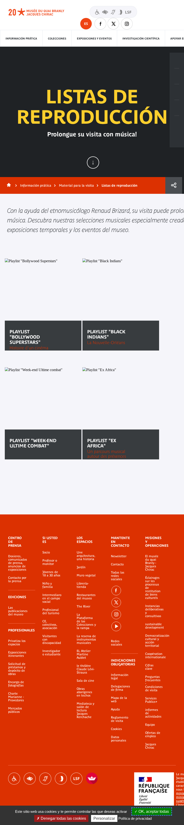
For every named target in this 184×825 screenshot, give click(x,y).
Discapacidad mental (61, 779)
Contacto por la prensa (17, 579)
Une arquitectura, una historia (86, 556)
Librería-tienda (83, 585)
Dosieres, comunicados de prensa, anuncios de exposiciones (17, 563)
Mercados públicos (15, 710)
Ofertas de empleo (152, 734)
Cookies (116, 729)
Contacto (117, 564)
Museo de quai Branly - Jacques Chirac (42, 12)
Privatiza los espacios (17, 642)
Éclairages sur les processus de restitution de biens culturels (153, 588)
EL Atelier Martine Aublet (84, 654)
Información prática (21, 38)
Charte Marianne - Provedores (16, 697)
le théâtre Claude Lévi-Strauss (85, 669)
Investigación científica (141, 38)
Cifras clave (149, 667)
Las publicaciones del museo (18, 611)
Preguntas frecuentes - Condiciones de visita (153, 683)
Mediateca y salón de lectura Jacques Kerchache (85, 710)
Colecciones (57, 38)
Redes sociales (116, 643)
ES (86, 24)
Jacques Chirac (150, 746)
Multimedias (177, 108)
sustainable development (153, 626)
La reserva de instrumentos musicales (86, 640)
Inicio (7, 185)
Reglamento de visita (119, 719)
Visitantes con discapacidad (113, 12)
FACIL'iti (92, 779)
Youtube (116, 626)
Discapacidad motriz (14, 779)
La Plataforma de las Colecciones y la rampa (86, 621)
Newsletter (118, 556)
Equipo (150, 724)
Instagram (127, 24)
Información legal (119, 676)
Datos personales (118, 739)
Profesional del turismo (50, 611)
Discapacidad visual (30, 779)
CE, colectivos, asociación (49, 625)
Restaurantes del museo (86, 596)
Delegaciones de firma (120, 688)
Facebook (100, 24)
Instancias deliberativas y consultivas (153, 611)
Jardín (81, 567)
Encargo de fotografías (16, 683)
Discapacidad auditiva (45, 779)
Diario (177, 92)
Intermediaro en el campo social (51, 598)
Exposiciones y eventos (94, 38)
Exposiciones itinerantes (17, 654)
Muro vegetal (86, 575)
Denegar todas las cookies (63, 818)
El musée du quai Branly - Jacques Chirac (151, 563)
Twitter (114, 24)
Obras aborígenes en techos (84, 692)
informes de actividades (153, 713)
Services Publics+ (151, 700)
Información (177, 76)
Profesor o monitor (49, 562)
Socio (46, 552)
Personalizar (104, 818)
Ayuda (115, 709)
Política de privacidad (135, 818)
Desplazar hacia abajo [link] (93, 162)
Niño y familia (47, 585)
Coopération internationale (153, 655)
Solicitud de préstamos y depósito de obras (16, 669)
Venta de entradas (177, 60)
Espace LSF (76, 779)
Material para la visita (76, 185)
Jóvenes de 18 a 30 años (51, 573)
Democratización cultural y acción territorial (153, 640)
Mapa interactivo (177, 124)
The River (83, 606)
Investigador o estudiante (51, 652)
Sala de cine (85, 680)
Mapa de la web (119, 699)
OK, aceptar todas (153, 811)
